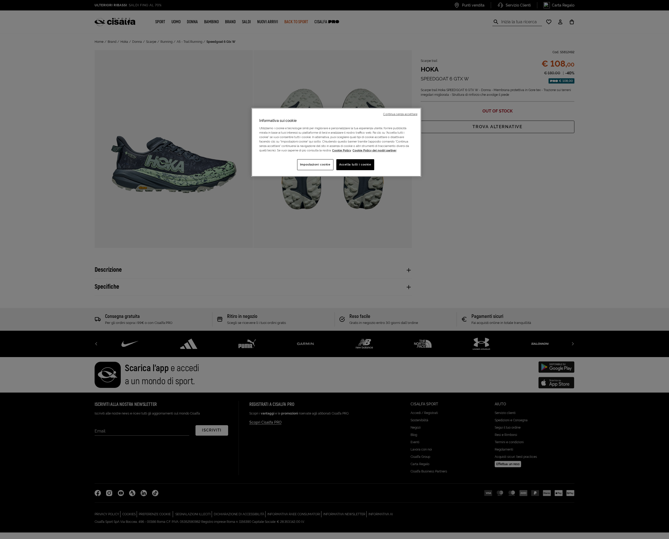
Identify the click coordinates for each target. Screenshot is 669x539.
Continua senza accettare (400, 114)
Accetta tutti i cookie (355, 164)
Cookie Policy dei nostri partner (374, 150)
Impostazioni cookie (315, 164)
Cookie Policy (341, 150)
